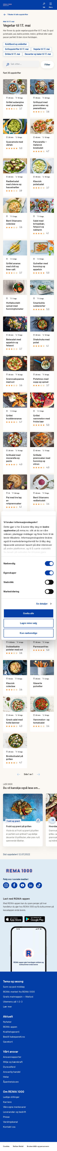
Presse (6, 1116)
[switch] (49, 572)
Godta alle (28, 613)
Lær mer (7, 1006)
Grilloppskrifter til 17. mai (17, 49)
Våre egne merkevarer (14, 1107)
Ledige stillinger (11, 1097)
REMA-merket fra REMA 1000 (19, 991)
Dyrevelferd (9, 1066)
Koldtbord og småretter (16, 44)
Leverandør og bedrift (14, 1111)
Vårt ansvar (10, 1051)
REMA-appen (10, 1026)
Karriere (7, 1102)
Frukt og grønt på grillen (18, 826)
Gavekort (8, 1041)
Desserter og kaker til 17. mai (38, 54)
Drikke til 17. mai (12, 54)
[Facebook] (14, 885)
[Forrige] (4, 820)
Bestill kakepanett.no (14, 1036)
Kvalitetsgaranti (11, 1031)
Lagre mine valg (28, 623)
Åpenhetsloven (11, 1081)
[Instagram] (6, 885)
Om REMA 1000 (13, 1091)
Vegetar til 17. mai (41, 49)
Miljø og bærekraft (13, 1061)
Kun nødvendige (28, 633)
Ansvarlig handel (11, 1071)
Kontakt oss (9, 1126)
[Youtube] (22, 885)
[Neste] (52, 820)
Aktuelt (8, 1016)
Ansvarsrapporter (12, 1056)
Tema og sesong (13, 981)
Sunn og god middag (13, 986)
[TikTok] (39, 885)
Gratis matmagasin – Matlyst (18, 996)
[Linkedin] (31, 885)
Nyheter (7, 1021)
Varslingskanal (10, 1121)
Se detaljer (42, 603)
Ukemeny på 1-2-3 (12, 1001)
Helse (6, 1076)
